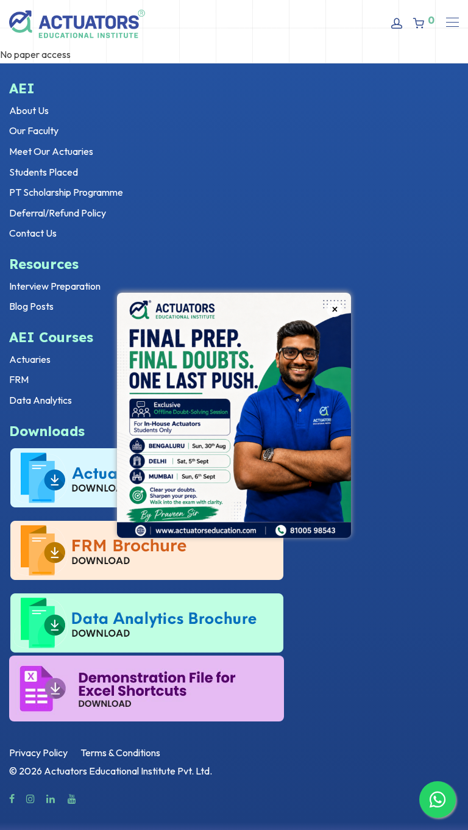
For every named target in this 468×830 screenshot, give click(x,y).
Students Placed (43, 172)
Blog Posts (31, 306)
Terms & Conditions (120, 752)
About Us (29, 110)
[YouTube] (72, 798)
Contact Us (33, 233)
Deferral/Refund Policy (57, 213)
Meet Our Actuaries (51, 151)
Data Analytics (40, 400)
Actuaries (30, 359)
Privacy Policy (38, 752)
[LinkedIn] (51, 798)
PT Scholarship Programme (66, 192)
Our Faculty (33, 130)
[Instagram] (30, 798)
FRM (19, 379)
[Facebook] (12, 798)
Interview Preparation (55, 286)
